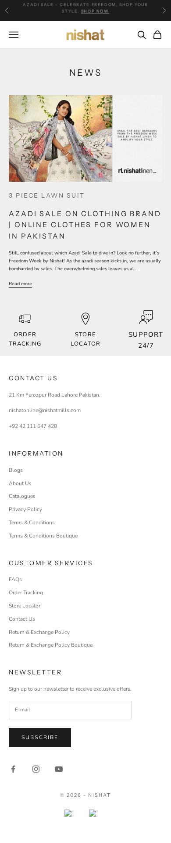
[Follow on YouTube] (58, 769)
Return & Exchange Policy (39, 632)
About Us (20, 483)
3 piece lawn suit (47, 195)
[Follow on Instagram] (36, 769)
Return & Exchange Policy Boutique (51, 644)
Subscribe (39, 737)
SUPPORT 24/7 (145, 340)
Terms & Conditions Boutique (43, 535)
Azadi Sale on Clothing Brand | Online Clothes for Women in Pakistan (85, 224)
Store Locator (24, 605)
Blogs (16, 470)
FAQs (15, 579)
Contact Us (22, 618)
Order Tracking (25, 339)
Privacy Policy (25, 509)
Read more (20, 283)
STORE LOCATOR (85, 339)
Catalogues (22, 496)
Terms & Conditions (32, 522)
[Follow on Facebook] (13, 769)
